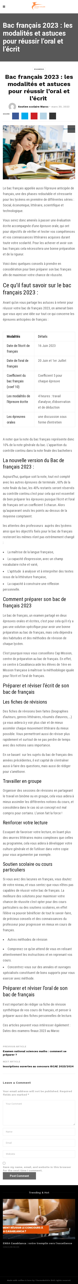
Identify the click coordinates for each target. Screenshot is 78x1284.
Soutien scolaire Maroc (33, 106)
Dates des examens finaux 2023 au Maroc (31, 1031)
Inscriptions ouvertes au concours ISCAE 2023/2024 (38, 1066)
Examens (39, 69)
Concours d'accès (11, 1247)
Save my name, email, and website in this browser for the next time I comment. (37, 1169)
